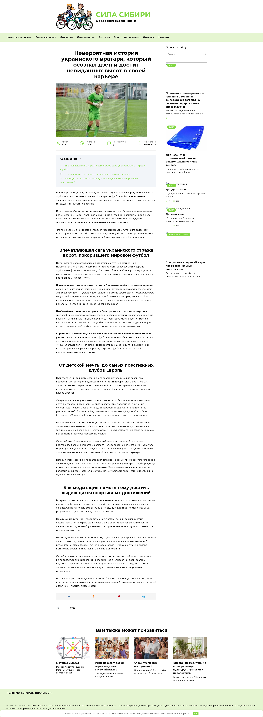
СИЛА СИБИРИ (123, 14)
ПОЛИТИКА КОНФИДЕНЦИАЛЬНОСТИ (29, 693)
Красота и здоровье (19, 37)
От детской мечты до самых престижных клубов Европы (97, 174)
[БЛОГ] (186, 87)
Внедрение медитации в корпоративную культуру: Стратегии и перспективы (189, 667)
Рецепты (104, 37)
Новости (163, 37)
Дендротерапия (176, 189)
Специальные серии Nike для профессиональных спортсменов (185, 265)
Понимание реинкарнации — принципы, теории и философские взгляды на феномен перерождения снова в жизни (185, 100)
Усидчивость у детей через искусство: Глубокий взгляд (109, 666)
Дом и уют (66, 37)
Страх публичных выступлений (145, 664)
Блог (117, 37)
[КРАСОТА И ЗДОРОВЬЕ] (186, 257)
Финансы (148, 37)
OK (195, 713)
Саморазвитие (86, 37)
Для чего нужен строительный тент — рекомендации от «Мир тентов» (181, 159)
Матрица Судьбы (67, 662)
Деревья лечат (176, 214)
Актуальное (131, 37)
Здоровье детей (46, 37)
